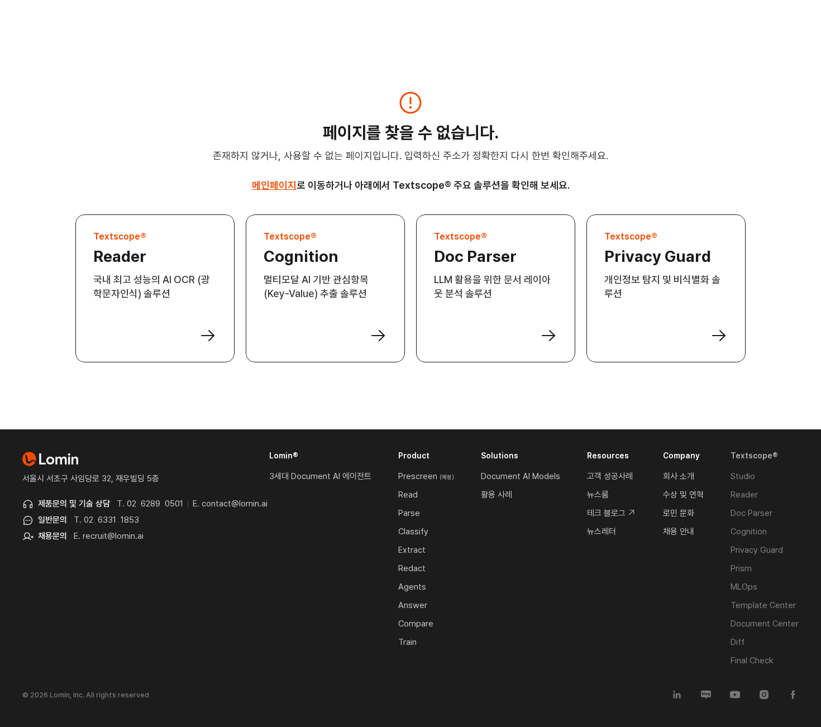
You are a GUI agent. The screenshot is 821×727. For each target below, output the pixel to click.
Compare (415, 624)
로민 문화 (678, 513)
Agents (412, 587)
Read (408, 495)
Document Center (765, 624)
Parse (409, 513)
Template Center (763, 605)
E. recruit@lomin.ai (109, 536)
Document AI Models (520, 476)
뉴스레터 (601, 532)
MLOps (744, 587)
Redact (412, 568)
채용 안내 (678, 532)
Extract (412, 550)
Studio (743, 476)
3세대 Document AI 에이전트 (320, 476)
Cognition (749, 532)
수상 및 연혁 (683, 495)
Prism (741, 568)
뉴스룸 (598, 495)
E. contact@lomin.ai (230, 504)
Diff (737, 642)
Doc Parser (751, 513)
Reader (744, 495)
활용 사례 (496, 495)
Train (407, 642)
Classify (413, 532)
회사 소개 (678, 476)
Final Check (752, 661)
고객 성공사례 (610, 476)
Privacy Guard (757, 550)
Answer (412, 605)
